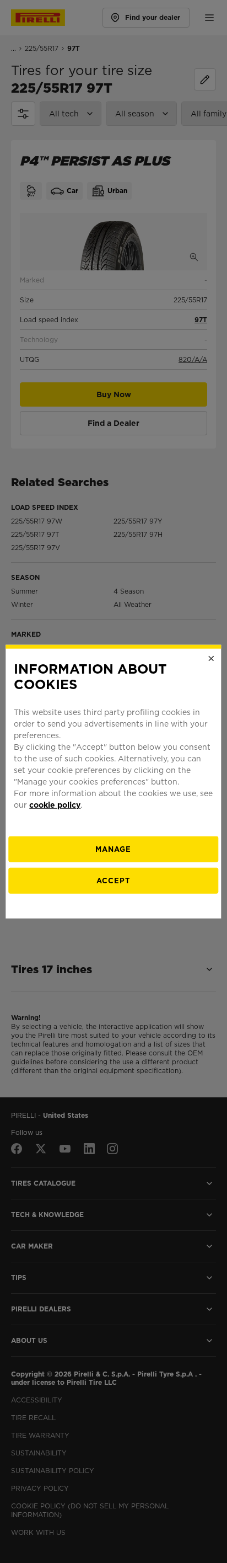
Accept (113, 881)
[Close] (211, 658)
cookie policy (54, 805)
